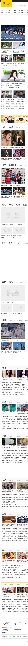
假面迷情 (8, 101)
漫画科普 (19, 584)
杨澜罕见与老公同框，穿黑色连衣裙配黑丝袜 (14, 392)
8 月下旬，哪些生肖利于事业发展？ (11, 567)
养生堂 (13, 108)
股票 (25, 205)
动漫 (4, 584)
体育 (4, 165)
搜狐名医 (19, 436)
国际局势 (11, 514)
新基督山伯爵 (14, 104)
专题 (9, 10)
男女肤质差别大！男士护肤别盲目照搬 (12, 460)
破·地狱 (8, 104)
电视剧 (24, 127)
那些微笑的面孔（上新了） (9, 502)
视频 (11, 127)
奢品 (27, 368)
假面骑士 (8, 106)
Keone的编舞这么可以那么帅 (12, 87)
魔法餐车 (16, 106)
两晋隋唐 (19, 480)
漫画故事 (11, 584)
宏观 (5, 12)
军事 (5, 10)
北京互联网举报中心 (19, 623)
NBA (22, 10)
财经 (4, 205)
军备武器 (19, 514)
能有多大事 (14, 99)
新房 (19, 12)
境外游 (18, 402)
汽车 (4, 243)
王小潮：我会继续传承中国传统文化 (14, 83)
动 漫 (2, 106)
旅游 (4, 402)
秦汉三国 (11, 480)
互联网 (10, 320)
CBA (25, 165)
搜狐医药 (11, 436)
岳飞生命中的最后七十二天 (9, 504)
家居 (22, 12)
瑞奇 (12, 106)
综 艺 (2, 108)
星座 (4, 550)
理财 (9, 12)
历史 (4, 480)
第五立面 (8, 99)
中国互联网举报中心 (8, 623)
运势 (18, 550)
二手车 (19, 243)
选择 (17, 108)
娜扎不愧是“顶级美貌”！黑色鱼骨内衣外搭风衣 (14, 385)
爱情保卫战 (21, 108)
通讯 (15, 320)
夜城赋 (18, 101)
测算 (10, 550)
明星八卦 (18, 127)
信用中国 (4, 632)
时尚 (4, 368)
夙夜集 (22, 101)
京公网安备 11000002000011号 (10, 630)
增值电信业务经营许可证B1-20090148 (10, 628)
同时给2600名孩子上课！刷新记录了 (14, 85)
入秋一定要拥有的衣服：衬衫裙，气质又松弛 (14, 394)
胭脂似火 (13, 101)
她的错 (22, 99)
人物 (18, 368)
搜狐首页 (6, 3)
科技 (4, 320)
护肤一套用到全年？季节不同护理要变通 (12, 462)
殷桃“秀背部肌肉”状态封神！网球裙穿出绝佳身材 (15, 389)
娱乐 (4, 127)
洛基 (19, 99)
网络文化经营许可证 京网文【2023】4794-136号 (12, 629)
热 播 (2, 99)
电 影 (2, 104)
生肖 (27, 550)
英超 (19, 10)
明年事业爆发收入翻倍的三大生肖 (11, 577)
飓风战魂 (22, 106)
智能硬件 (21, 320)
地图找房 (22, 282)
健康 (4, 436)
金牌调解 (8, 108)
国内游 (10, 402)
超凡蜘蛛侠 (20, 104)
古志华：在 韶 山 (6, 426)
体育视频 (13, 165)
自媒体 (26, 243)
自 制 (2, 101)
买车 (11, 243)
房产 (4, 282)
